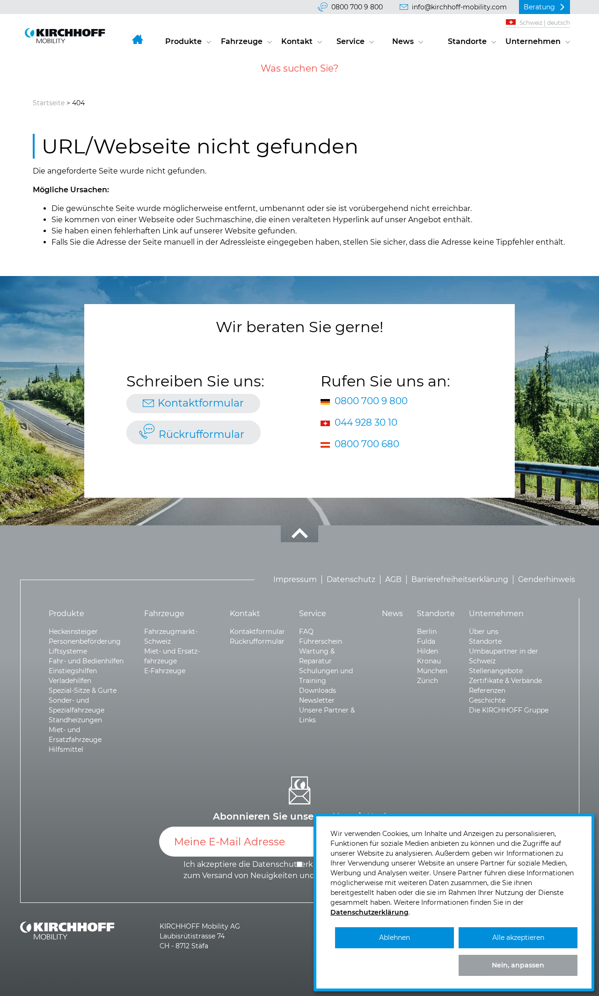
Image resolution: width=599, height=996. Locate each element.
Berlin (427, 631)
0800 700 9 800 (357, 7)
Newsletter (317, 700)
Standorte (467, 41)
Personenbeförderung (85, 641)
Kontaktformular (201, 403)
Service (350, 41)
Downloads (317, 690)
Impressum (295, 579)
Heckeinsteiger (73, 631)
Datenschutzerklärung (369, 912)
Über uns (483, 631)
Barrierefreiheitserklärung (459, 579)
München (432, 671)
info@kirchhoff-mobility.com (459, 7)
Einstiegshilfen (73, 671)
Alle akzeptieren (518, 937)
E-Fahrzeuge (164, 671)
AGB (393, 579)
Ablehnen (394, 937)
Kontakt (297, 41)
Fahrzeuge (242, 41)
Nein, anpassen (518, 965)
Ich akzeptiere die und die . (300, 870)
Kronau (429, 661)
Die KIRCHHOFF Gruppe (508, 710)
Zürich (427, 680)
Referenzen (487, 690)
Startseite (49, 103)
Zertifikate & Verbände (505, 680)
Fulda (426, 641)
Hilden (427, 651)
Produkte (183, 41)
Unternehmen (533, 41)
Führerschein (320, 641)
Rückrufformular (201, 434)
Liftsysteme (68, 651)
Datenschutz (351, 579)
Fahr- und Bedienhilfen (86, 661)
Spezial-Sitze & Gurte (83, 690)
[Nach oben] (299, 533)
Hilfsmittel (66, 749)
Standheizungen (75, 720)
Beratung (539, 7)
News (403, 41)
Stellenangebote (496, 671)
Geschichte (487, 700)
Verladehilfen (70, 680)
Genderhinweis (546, 579)
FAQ (306, 631)
